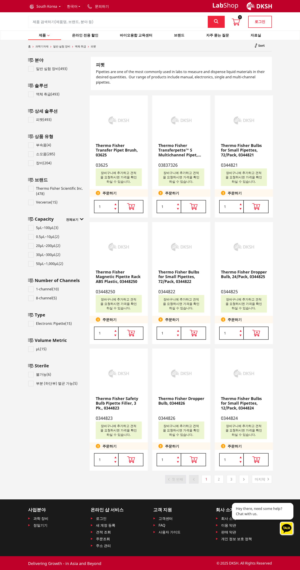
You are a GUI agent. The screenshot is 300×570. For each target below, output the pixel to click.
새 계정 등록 (105, 525)
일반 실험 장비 (61, 46)
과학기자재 (42, 46)
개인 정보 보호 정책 (236, 538)
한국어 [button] (72, 6)
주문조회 (103, 538)
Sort (261, 45)
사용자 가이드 (170, 532)
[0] (236, 23)
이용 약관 (228, 525)
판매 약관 (228, 532)
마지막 (260, 479)
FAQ (162, 525)
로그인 (260, 21)
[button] (45, 6)
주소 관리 (103, 545)
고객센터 (166, 518)
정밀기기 (40, 525)
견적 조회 (103, 532)
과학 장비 (40, 518)
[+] (115, 203)
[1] (115, 209)
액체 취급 (80, 46)
